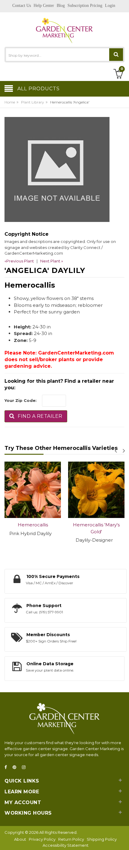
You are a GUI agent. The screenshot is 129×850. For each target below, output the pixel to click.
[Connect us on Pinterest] (16, 767)
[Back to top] (123, 839)
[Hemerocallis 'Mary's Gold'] (96, 490)
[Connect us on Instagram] (25, 767)
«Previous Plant (19, 261)
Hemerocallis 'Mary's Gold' (96, 528)
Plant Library (32, 102)
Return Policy (71, 839)
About (20, 839)
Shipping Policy (102, 839)
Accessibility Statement (65, 845)
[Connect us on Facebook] (7, 767)
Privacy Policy (42, 839)
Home (9, 102)
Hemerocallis (33, 525)
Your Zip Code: (20, 400)
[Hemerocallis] (32, 490)
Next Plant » (51, 261)
